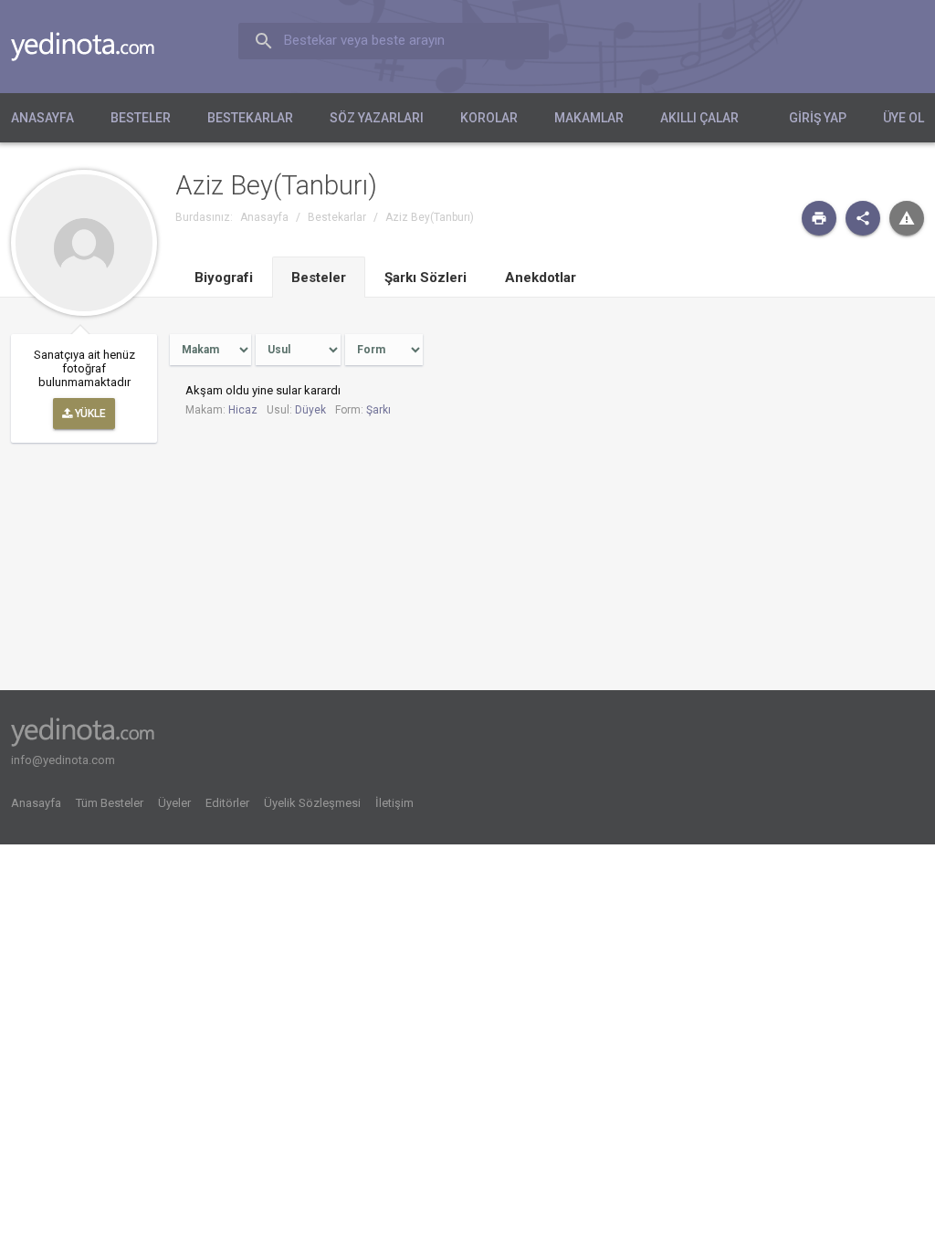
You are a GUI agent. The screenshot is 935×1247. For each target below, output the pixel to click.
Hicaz (242, 409)
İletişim (394, 803)
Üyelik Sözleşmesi (312, 803)
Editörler (227, 803)
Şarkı (378, 409)
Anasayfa (42, 117)
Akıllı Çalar (699, 117)
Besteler (140, 117)
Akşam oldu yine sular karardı (263, 390)
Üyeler (174, 803)
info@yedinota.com (63, 760)
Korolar (489, 117)
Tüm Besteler (109, 803)
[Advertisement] (791, 459)
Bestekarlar (250, 117)
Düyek (310, 409)
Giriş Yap (817, 117)
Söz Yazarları (377, 117)
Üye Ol (903, 117)
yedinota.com (97, 46)
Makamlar (589, 117)
